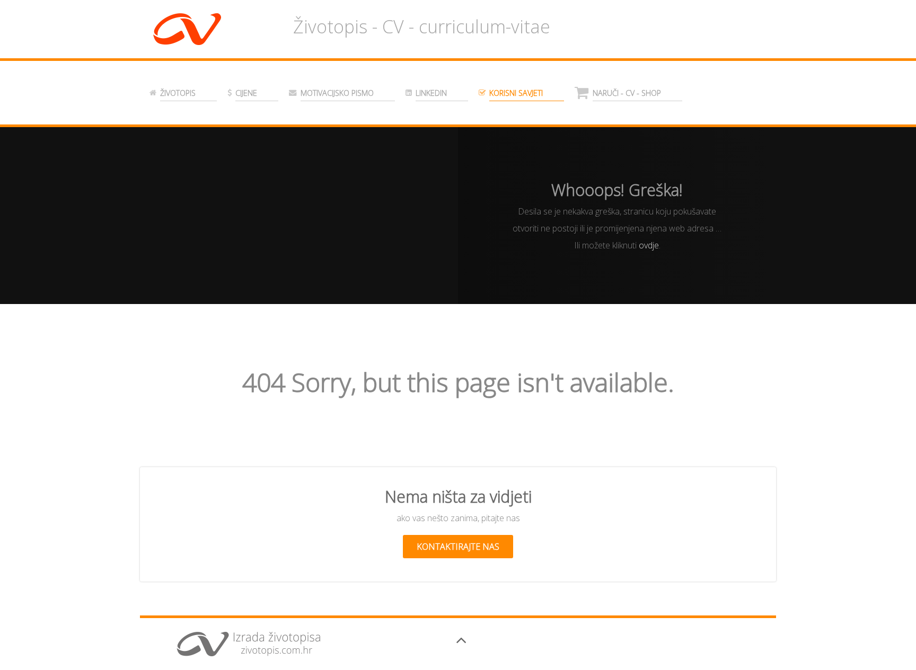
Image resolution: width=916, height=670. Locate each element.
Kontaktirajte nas (458, 546)
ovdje (649, 245)
